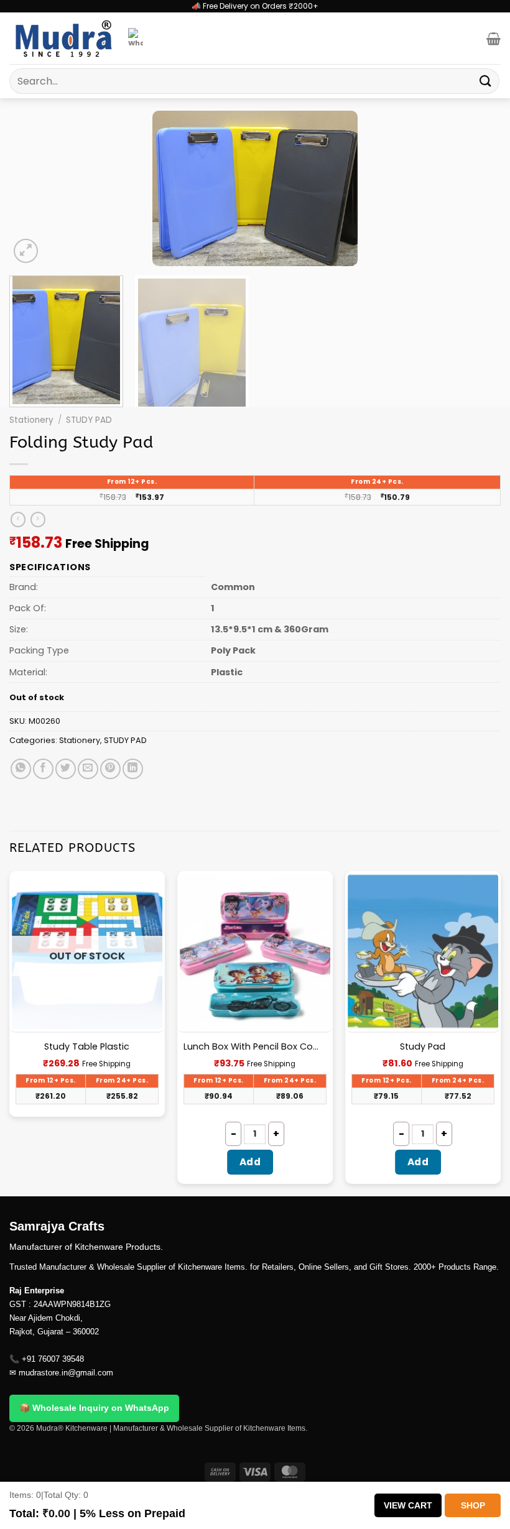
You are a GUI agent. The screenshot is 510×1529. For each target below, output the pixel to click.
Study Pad (422, 1047)
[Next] (475, 188)
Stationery (31, 420)
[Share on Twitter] (65, 769)
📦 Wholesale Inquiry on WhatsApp (94, 1408)
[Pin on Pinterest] (110, 769)
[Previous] (35, 188)
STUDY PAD (89, 420)
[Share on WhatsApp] (21, 769)
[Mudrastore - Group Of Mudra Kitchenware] (64, 38)
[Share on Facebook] (43, 769)
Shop (473, 1505)
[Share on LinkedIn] (133, 769)
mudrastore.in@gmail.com (66, 1372)
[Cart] (493, 38)
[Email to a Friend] (88, 769)
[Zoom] (26, 251)
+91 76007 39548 (53, 1359)
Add (250, 1161)
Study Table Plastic (86, 1047)
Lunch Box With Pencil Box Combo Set (255, 1047)
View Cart (408, 1505)
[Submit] (485, 81)
